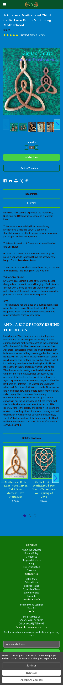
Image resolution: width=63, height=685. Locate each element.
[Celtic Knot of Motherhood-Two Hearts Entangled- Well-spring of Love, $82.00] (44, 462)
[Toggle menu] (4, 4)
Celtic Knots (31, 579)
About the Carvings (31, 550)
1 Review (31, 202)
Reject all (31, 672)
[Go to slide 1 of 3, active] (24, 515)
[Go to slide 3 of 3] (35, 515)
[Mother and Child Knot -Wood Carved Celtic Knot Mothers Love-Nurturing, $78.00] (16, 462)
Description (31, 193)
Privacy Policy (31, 553)
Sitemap (31, 570)
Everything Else (31, 592)
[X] (21, 181)
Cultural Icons (31, 582)
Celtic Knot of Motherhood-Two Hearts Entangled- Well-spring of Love (43, 489)
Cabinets (31, 596)
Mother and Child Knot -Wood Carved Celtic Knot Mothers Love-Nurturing (15, 489)
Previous (6, 125)
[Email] (10, 181)
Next (57, 125)
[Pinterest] (27, 181)
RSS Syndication (31, 567)
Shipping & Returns (31, 560)
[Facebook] (5, 181)
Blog (31, 563)
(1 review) (24, 35)
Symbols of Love (31, 589)
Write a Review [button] (37, 35)
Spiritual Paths (31, 586)
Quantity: (31, 142)
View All (31, 608)
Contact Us (31, 556)
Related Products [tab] (31, 438)
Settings (31, 665)
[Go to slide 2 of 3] (30, 515)
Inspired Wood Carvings (31, 604)
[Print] (16, 181)
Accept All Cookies (32, 680)
